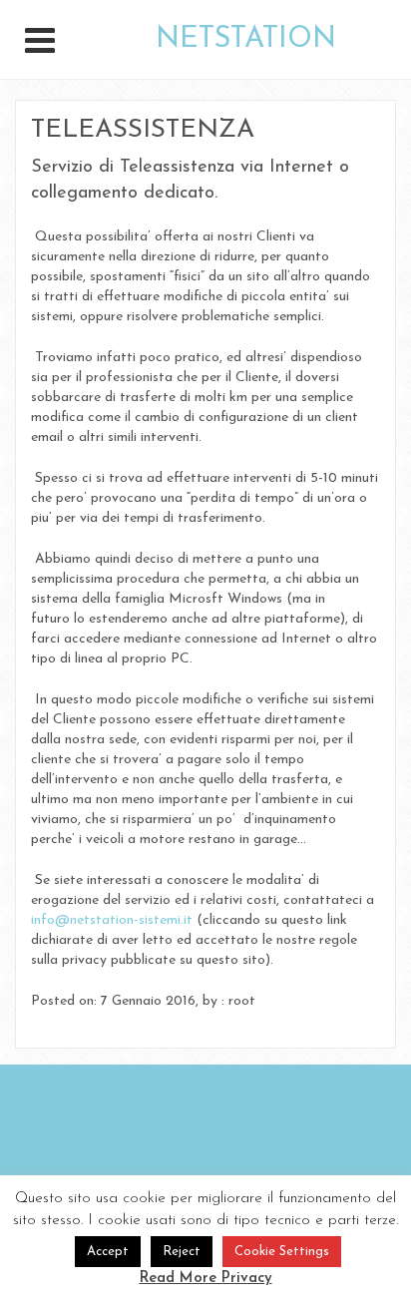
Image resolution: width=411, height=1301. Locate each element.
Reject (182, 1251)
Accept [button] (108, 1251)
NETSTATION (246, 39)
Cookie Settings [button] (281, 1251)
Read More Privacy (206, 1278)
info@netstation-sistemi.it (112, 920)
